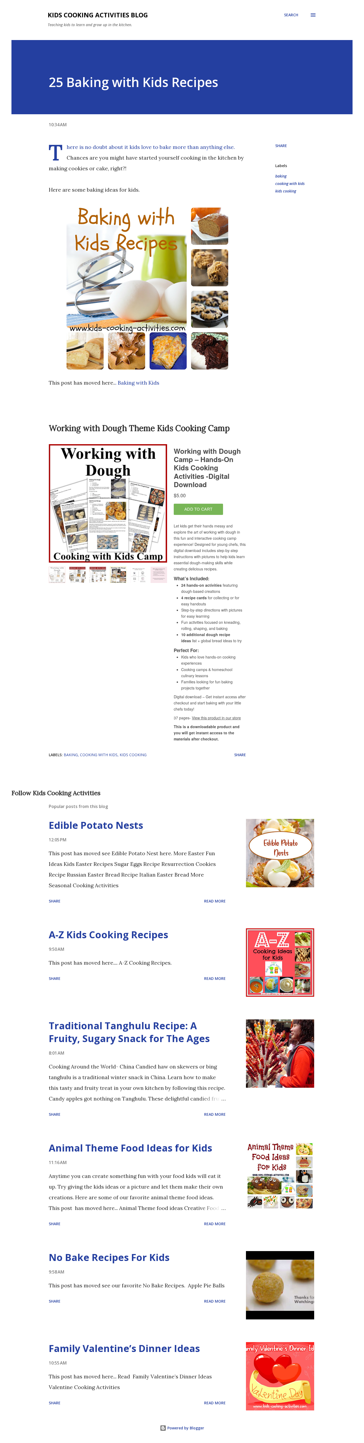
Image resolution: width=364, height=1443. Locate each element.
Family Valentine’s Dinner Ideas (124, 1348)
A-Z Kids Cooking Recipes (108, 934)
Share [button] (281, 145)
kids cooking (285, 191)
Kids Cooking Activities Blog (98, 14)
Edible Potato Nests (96, 825)
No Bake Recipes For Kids (109, 1257)
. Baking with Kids (137, 382)
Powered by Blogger (185, 1427)
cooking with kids (290, 183)
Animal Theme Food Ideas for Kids (130, 1147)
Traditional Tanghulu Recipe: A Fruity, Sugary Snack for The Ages (129, 1032)
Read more (215, 901)
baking (280, 176)
